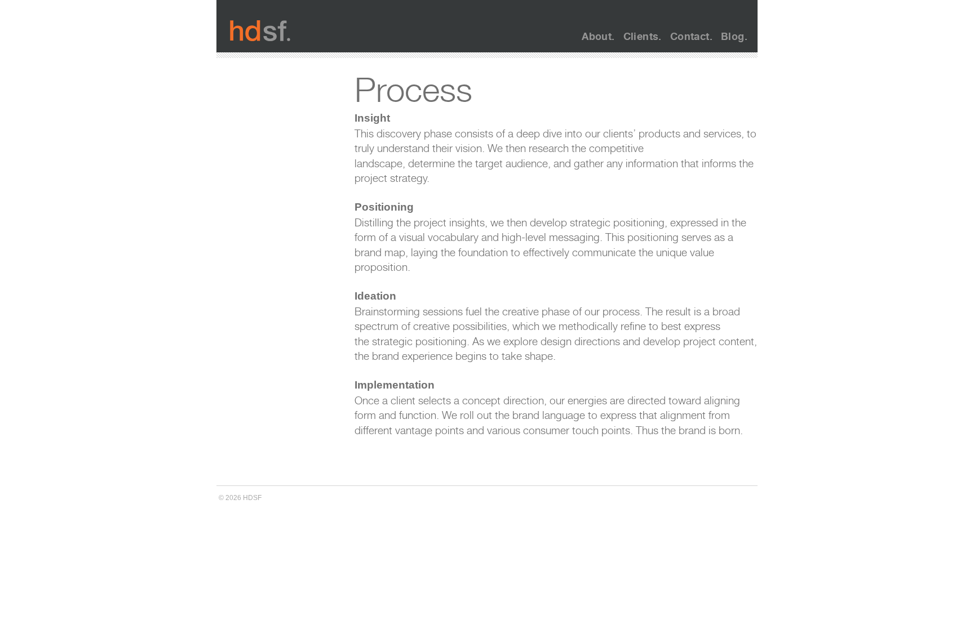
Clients (641, 36)
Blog (733, 36)
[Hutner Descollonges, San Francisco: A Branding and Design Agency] (260, 31)
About (597, 36)
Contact (690, 36)
